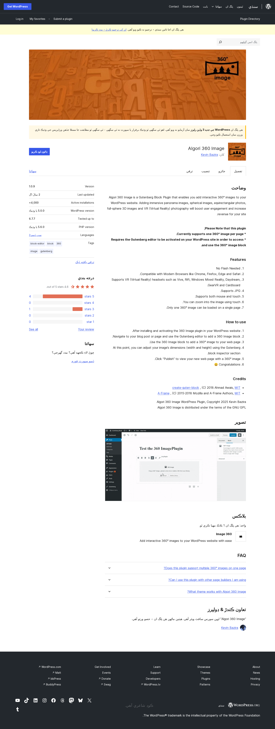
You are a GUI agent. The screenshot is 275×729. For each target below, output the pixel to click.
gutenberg (46, 251)
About (256, 666)
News (256, 672)
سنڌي (221, 705)
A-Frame (163, 393)
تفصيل (238, 171)
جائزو (222, 171)
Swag (106, 684)
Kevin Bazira (209, 154)
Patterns (205, 684)
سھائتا (32, 171)
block (50, 243)
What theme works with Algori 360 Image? (216, 591)
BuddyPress (52, 684)
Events (106, 672)
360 (58, 243)
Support (155, 672)
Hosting (255, 678)
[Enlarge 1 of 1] (241, 434)
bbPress (54, 678)
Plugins (205, 678)
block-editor (37, 243)
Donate (104, 678)
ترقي (189, 171)
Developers (153, 678)
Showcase (203, 666)
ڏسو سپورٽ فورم (82, 361)
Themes (205, 672)
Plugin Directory (250, 18)
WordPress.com (49, 666)
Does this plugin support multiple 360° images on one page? (205, 568)
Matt (56, 672)
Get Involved (103, 666)
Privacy (255, 684)
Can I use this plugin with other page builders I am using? (207, 580)
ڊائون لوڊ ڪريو (39, 151)
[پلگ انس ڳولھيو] (220, 42)
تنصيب (205, 171)
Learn (157, 666)
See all (33, 329)
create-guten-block (185, 387)
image (33, 251)
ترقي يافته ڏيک (84, 262)
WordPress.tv (151, 684)
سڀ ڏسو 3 (35, 235)
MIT (237, 387)
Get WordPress (17, 6)
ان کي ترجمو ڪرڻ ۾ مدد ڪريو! (108, 29)
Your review (86, 329)
